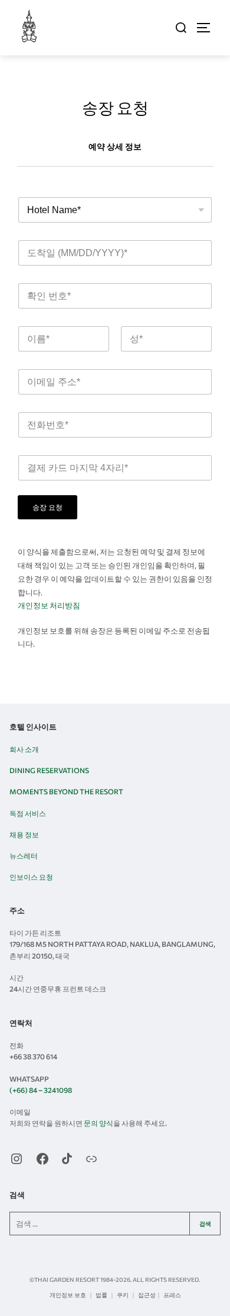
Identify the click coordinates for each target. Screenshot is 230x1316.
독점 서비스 (27, 813)
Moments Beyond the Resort (66, 791)
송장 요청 (47, 507)
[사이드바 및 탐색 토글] (209, 27)
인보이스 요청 (31, 877)
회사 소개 (24, 749)
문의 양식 (98, 1123)
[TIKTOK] (67, 1158)
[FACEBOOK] (42, 1159)
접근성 (147, 1294)
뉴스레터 (23, 855)
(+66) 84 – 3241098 (40, 1090)
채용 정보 (24, 834)
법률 (101, 1294)
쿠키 (123, 1294)
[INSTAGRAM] (16, 1159)
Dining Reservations (49, 770)
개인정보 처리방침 (49, 605)
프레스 (172, 1294)
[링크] (91, 1159)
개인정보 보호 (68, 1294)
